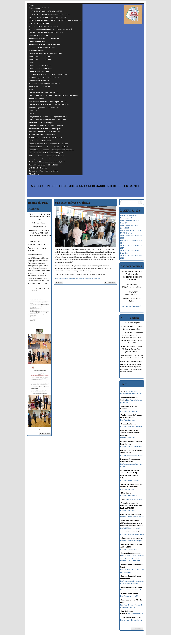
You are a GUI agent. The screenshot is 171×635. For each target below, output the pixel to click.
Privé (31, 90)
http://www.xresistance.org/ (129, 495)
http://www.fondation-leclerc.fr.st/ (131, 446)
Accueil (31, 5)
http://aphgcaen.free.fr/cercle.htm (131, 455)
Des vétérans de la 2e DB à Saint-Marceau (46, 126)
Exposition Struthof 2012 (38, 99)
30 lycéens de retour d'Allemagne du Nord (46, 156)
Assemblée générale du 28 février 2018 (44, 132)
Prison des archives (36, 50)
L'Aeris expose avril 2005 (39, 71)
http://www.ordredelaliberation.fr (131, 426)
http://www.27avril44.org (128, 549)
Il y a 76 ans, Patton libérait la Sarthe (43, 171)
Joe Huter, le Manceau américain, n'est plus (46, 162)
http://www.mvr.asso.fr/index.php (131, 541)
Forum (31, 114)
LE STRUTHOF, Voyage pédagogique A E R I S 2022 (49, 14)
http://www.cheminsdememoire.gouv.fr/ (133, 517)
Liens (31, 62)
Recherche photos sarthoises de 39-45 (44, 83)
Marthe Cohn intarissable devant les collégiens (47, 120)
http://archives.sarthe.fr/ (129, 596)
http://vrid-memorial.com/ (133, 499)
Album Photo (34, 174)
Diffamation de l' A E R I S (39, 8)
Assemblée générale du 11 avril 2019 (43, 165)
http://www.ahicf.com (127, 489)
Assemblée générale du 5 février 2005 (44, 77)
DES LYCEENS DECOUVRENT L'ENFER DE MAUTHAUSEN (53, 96)
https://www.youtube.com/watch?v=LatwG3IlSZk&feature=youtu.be (77, 278)
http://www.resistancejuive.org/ (130, 480)
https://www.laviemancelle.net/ (131, 620)
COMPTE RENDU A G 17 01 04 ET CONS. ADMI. (48, 74)
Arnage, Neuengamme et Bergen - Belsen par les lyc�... (51, 29)
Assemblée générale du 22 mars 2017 (44, 108)
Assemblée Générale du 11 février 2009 (44, 38)
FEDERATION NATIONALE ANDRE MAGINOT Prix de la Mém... (54, 20)
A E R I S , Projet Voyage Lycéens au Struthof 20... (49, 17)
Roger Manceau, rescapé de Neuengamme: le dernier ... (51, 150)
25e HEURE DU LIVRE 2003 (40, 86)
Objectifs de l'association (38, 35)
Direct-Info (33, 111)
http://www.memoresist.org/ (129, 411)
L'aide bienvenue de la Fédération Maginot (46, 153)
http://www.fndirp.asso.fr (128, 510)
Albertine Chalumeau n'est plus (41, 123)
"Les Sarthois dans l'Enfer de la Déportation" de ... (48, 102)
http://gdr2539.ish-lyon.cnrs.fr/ (130, 528)
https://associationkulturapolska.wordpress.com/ (137, 590)
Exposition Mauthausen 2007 (40, 68)
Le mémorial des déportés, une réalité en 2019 (47, 147)
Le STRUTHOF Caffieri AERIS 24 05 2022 (45, 11)
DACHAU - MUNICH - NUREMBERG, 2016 (46, 32)
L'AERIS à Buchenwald (38, 168)
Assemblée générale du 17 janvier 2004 (44, 44)
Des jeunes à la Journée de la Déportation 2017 (48, 117)
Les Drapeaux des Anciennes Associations (45, 53)
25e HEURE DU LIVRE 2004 (40, 59)
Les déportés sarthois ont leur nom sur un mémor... (49, 159)
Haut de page (45, 433)
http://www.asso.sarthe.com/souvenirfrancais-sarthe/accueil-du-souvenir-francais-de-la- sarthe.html (137, 558)
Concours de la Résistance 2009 (42, 47)
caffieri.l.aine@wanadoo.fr (131, 306)
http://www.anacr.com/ (127, 438)
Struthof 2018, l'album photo (40, 141)
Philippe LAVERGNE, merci (39, 23)
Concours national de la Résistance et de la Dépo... (49, 144)
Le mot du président (37, 41)
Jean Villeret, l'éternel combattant (42, 135)
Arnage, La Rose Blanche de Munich (43, 26)
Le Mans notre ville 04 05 (39, 80)
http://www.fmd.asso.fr (128, 420)
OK (140, 202)
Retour (59, 282)
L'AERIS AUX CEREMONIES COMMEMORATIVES (49, 105)
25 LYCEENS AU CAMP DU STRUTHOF (45, 138)
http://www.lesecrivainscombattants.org (133, 534)
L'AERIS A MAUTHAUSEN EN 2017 (43, 93)
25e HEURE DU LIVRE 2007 (40, 56)
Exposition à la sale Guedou (40, 65)
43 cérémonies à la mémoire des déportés (45, 129)
